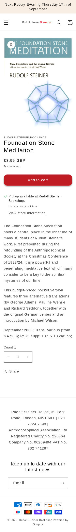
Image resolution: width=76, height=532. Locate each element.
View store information (27, 213)
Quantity (10, 347)
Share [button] (14, 371)
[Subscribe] (62, 483)
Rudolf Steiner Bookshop (35, 520)
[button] (6, 22)
